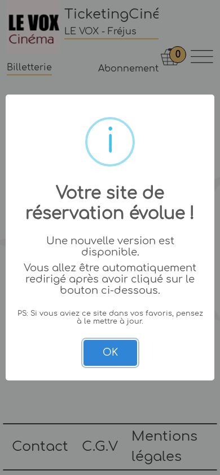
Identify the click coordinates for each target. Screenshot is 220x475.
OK (110, 352)
